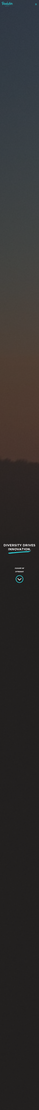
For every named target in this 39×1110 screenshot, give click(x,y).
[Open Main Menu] (35, 4)
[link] (7, 4)
